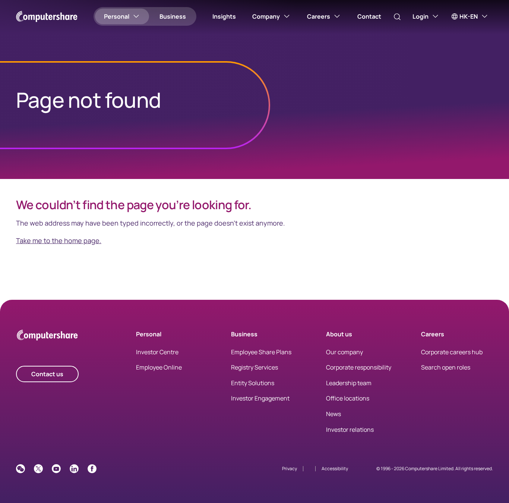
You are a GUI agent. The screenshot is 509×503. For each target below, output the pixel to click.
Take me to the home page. (58, 240)
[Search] (397, 16)
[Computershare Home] (47, 336)
